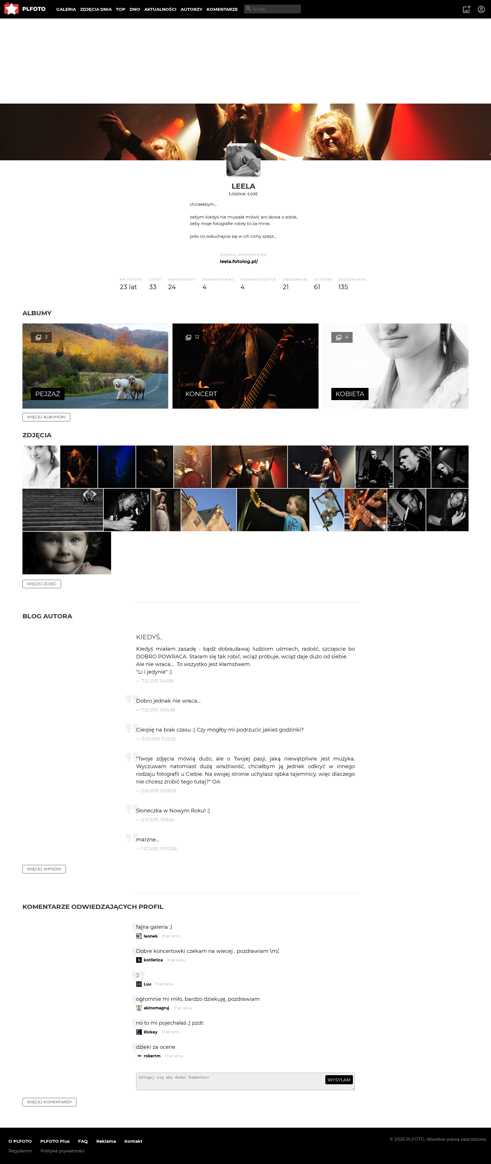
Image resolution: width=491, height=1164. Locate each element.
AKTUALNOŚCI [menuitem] (160, 9)
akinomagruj (156, 1008)
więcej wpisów (44, 869)
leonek (151, 936)
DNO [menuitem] (135, 9)
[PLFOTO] (25, 9)
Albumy (36, 313)
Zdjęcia (36, 435)
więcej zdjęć (42, 583)
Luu (147, 984)
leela (243, 186)
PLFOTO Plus (55, 1141)
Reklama (106, 1141)
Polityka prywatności (62, 1151)
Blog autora (47, 616)
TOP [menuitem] (120, 9)
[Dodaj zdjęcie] (466, 9)
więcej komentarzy (49, 1102)
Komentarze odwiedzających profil (92, 907)
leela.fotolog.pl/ (239, 261)
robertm (152, 1056)
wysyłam (339, 1080)
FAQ (83, 1141)
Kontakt (133, 1141)
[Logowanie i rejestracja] (481, 9)
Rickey (150, 1032)
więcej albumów (46, 417)
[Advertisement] (245, 61)
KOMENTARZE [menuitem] (222, 9)
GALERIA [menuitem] (66, 9)
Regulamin (20, 1151)
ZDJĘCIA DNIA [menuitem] (96, 9)
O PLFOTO (20, 1141)
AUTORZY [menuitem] (191, 9)
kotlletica (153, 960)
